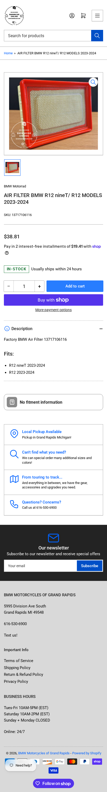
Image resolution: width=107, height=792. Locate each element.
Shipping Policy (17, 667)
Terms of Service (18, 660)
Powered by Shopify (86, 753)
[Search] (97, 35)
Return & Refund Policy (23, 674)
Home (8, 53)
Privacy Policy (16, 681)
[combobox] (53, 35)
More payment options (53, 310)
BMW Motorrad (15, 186)
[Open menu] (97, 15)
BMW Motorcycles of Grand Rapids (44, 753)
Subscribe (89, 566)
